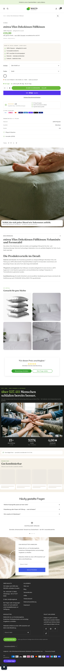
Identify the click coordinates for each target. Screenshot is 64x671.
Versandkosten (28, 592)
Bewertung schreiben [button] (21, 371)
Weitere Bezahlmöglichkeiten (32, 97)
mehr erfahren (41, 2)
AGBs (25, 595)
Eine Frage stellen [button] (42, 371)
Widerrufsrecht (28, 598)
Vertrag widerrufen (10, 639)
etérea (5, 22)
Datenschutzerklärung (30, 602)
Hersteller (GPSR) (10, 136)
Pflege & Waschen (10, 132)
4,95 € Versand (21, 35)
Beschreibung (8, 235)
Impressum (27, 605)
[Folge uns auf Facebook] (46, 629)
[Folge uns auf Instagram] (50, 629)
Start (4, 15)
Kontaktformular (11, 607)
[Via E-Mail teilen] (16, 143)
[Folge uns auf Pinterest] (55, 629)
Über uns (26, 586)
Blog (25, 589)
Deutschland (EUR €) (9, 646)
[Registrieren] (28, 632)
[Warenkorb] (60, 8)
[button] (33, 655)
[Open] (4, 667)
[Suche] (7, 8)
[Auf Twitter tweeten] (13, 143)
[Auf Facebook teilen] (8, 143)
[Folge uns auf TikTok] (46, 633)
